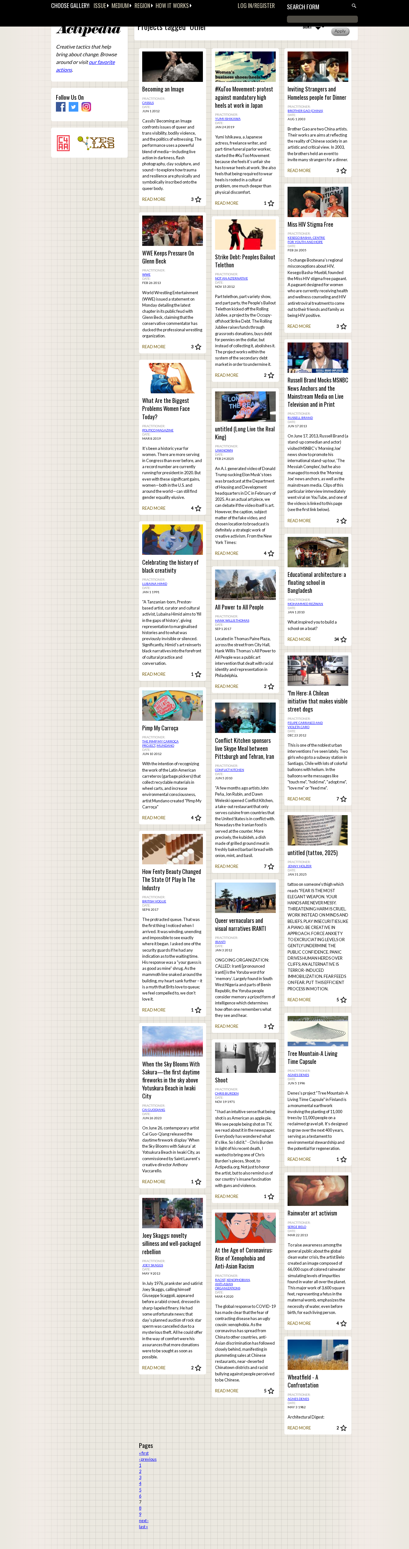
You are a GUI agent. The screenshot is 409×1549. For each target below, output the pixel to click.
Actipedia (88, 30)
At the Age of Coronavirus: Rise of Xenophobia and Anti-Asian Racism (243, 1258)
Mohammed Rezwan (305, 604)
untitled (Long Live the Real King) (245, 433)
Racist (220, 1280)
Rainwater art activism (312, 1213)
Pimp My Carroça (160, 728)
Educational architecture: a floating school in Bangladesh (317, 582)
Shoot (221, 1080)
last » (143, 1526)
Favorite (198, 199)
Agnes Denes (298, 1075)
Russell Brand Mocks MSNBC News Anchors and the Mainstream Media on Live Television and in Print (318, 392)
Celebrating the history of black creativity (170, 566)
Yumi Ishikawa (228, 119)
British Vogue (154, 901)
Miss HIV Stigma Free (310, 224)
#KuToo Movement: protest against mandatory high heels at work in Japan (244, 97)
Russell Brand (300, 418)
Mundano (165, 745)
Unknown (224, 450)
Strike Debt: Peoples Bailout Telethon (245, 261)
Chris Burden (227, 1093)
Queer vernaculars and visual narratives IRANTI (240, 924)
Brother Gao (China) (305, 111)
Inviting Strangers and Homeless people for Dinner (317, 93)
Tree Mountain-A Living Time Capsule (312, 1057)
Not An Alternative (231, 278)
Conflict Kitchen (229, 770)
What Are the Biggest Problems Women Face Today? (166, 409)
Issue (100, 5)
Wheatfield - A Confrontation (303, 1381)
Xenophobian (238, 1280)
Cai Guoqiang (153, 1110)
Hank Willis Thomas (232, 620)
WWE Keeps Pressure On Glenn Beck (168, 257)
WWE (146, 274)
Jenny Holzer (300, 866)
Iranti (220, 942)
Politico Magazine (158, 430)
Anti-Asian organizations (227, 1286)
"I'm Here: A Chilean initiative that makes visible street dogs (318, 701)
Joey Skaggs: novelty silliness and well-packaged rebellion (171, 1243)
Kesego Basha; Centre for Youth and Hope (306, 240)
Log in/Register (256, 5)
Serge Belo (297, 1227)
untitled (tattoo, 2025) (313, 853)
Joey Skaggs (152, 1265)
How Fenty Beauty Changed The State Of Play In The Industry (171, 880)
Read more (154, 199)
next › (144, 1520)
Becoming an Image (163, 89)
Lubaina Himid (154, 584)
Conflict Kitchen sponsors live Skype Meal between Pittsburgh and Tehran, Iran (244, 748)
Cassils (148, 103)
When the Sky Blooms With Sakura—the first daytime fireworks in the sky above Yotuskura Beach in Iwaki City (171, 1080)
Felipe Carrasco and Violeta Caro (305, 725)
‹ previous (148, 1459)
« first (144, 1453)
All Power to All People (239, 607)
